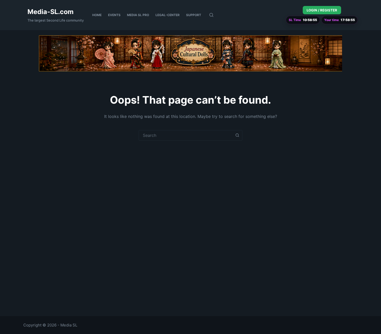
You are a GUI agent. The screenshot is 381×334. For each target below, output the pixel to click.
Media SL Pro (138, 15)
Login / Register (322, 10)
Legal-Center (168, 15)
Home (97, 15)
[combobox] (185, 135)
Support (193, 15)
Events (114, 15)
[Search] (211, 15)
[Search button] (237, 135)
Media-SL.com (50, 12)
